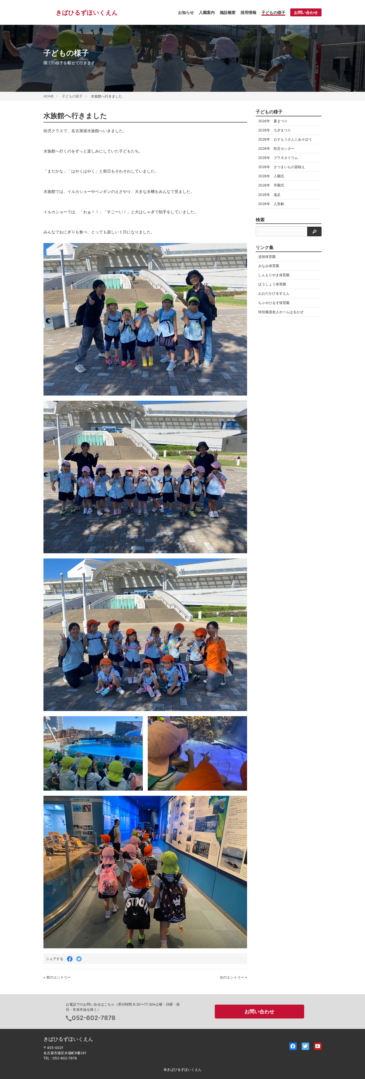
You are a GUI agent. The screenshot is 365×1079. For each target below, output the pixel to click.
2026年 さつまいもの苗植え (281, 167)
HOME (48, 96)
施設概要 (228, 12)
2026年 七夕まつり (274, 130)
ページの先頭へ (354, 1068)
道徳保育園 (267, 256)
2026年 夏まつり (273, 121)
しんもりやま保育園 (274, 275)
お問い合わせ (306, 12)
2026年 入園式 (271, 176)
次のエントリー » (233, 977)
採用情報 (248, 12)
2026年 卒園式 (271, 185)
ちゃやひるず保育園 (274, 303)
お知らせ (186, 12)
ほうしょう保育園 (272, 284)
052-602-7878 (93, 1017)
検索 (260, 219)
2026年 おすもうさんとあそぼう (285, 139)
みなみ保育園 (268, 266)
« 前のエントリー (57, 977)
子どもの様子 (273, 12)
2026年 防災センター (276, 148)
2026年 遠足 (269, 194)
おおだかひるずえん (274, 293)
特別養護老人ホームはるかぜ (280, 312)
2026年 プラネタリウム (278, 157)
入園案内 (207, 12)
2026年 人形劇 (271, 204)
